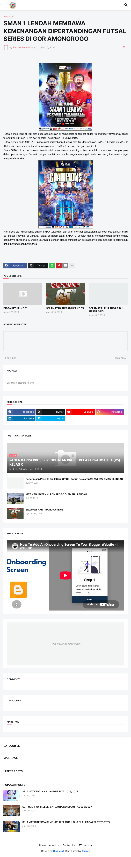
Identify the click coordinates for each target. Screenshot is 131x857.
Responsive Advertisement (65, 643)
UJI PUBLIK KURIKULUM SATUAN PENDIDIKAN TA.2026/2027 (57, 806)
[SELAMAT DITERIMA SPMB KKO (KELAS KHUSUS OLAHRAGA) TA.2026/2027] (11, 826)
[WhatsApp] (52, 265)
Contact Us (69, 845)
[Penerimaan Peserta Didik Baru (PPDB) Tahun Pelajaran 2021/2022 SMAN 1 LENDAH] (15, 483)
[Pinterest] (59, 265)
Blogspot (58, 851)
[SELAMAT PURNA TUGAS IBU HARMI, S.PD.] (108, 294)
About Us (54, 845)
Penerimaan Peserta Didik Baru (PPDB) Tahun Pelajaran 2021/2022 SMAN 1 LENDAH (74, 478)
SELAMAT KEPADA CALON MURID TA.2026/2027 (50, 791)
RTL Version (85, 845)
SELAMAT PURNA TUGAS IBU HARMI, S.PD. (105, 310)
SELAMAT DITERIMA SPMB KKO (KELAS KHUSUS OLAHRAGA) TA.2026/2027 (66, 822)
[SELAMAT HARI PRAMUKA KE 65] (65, 294)
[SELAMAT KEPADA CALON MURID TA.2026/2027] (11, 795)
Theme (86, 851)
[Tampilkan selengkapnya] (72, 265)
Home (42, 845)
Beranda (8, 16)
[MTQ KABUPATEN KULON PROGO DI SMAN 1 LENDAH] (15, 498)
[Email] (65, 265)
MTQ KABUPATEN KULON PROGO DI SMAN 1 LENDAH (56, 494)
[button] (4, 5)
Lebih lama (120, 357)
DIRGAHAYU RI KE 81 (15, 308)
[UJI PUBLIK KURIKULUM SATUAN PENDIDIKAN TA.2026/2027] (11, 810)
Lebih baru (11, 357)
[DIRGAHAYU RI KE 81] (22, 294)
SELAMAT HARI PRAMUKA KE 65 (65, 308)
